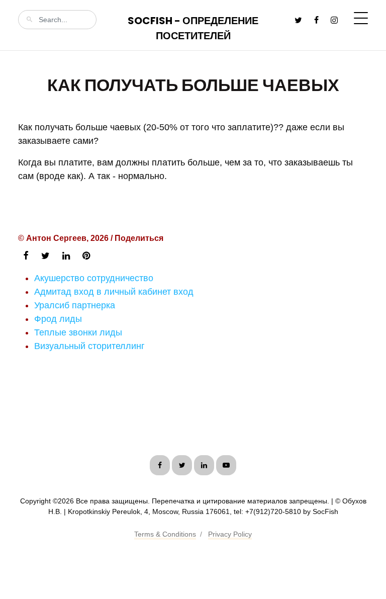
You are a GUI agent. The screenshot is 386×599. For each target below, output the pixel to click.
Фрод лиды (58, 319)
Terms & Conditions (165, 534)
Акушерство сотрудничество (93, 278)
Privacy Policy (230, 534)
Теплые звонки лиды (78, 332)
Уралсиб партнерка (74, 305)
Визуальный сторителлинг (89, 346)
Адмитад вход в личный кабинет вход (114, 292)
